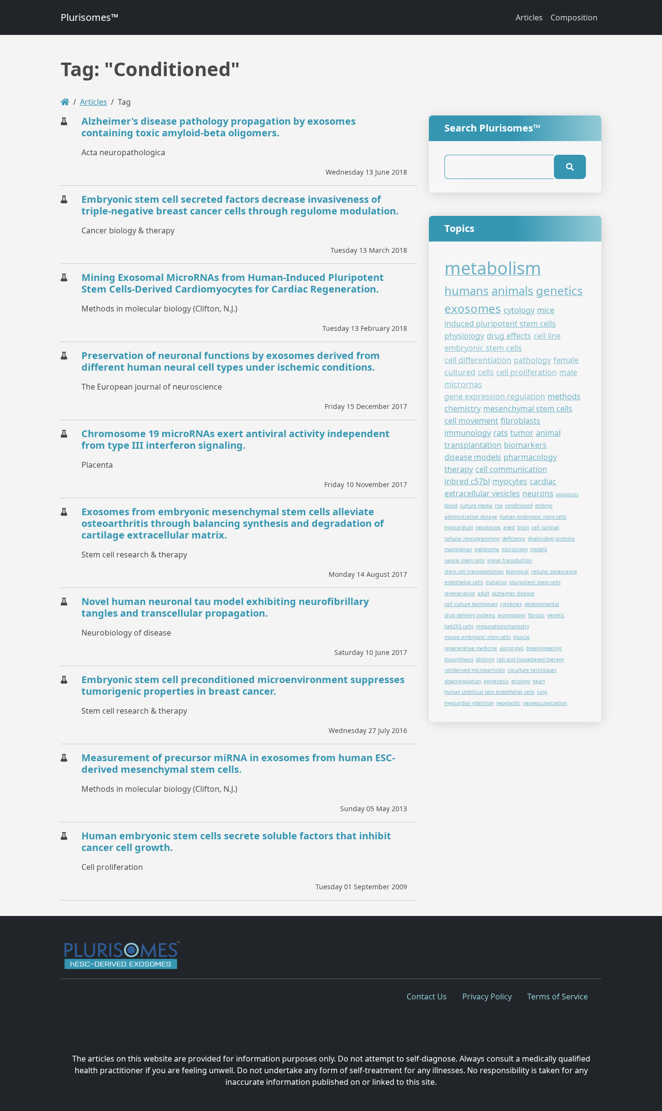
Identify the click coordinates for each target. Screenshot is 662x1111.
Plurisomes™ (89, 17)
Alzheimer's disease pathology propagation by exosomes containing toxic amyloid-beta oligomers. (218, 126)
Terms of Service (557, 996)
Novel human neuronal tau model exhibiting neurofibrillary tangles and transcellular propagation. (225, 607)
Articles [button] (529, 17)
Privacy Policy (487, 996)
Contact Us (427, 996)
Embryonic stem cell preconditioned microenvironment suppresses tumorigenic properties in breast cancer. (243, 685)
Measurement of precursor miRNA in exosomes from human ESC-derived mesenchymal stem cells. (238, 763)
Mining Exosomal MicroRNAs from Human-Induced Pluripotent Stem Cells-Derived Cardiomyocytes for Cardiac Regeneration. (232, 283)
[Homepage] (65, 102)
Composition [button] (574, 17)
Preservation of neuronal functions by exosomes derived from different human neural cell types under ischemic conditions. (230, 361)
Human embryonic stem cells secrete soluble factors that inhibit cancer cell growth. (236, 841)
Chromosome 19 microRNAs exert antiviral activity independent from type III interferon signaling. (235, 439)
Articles (93, 102)
